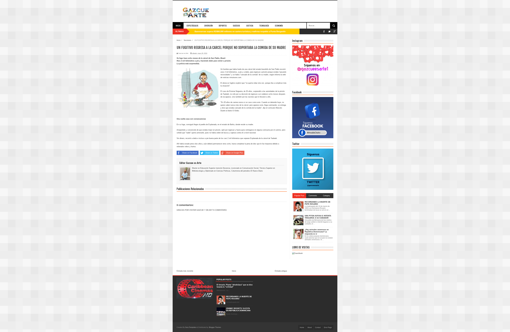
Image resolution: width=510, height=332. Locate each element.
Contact (318, 327)
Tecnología (264, 25)
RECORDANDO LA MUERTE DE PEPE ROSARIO (239, 298)
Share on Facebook (189, 153)
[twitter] (329, 31)
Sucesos (236, 25)
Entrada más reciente (185, 271)
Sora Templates (190, 327)
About (309, 327)
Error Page (328, 327)
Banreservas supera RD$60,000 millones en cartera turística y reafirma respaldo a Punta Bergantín (240, 31)
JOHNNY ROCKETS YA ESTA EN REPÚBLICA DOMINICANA (238, 309)
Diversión (208, 25)
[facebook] (324, 31)
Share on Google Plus (234, 153)
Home (302, 327)
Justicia (249, 25)
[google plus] (334, 31)
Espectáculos (192, 25)
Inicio (178, 25)
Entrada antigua (281, 271)
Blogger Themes (215, 327)
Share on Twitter (211, 153)
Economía (279, 25)
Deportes (223, 25)
